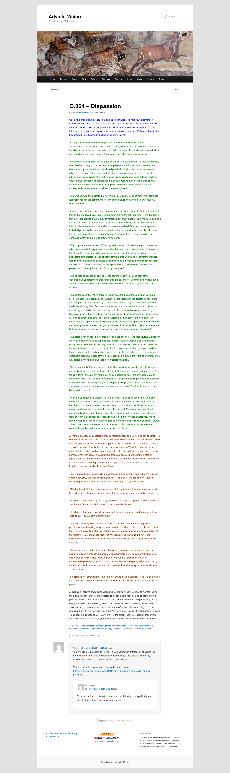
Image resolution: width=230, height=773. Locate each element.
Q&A (84, 79)
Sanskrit (118, 79)
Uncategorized (104, 625)
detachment (133, 625)
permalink (146, 628)
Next (178, 89)
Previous (54, 89)
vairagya (109, 628)
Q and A (93, 625)
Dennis (102, 112)
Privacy (150, 79)
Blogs (74, 79)
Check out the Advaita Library (63, 733)
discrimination (146, 625)
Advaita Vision (65, 16)
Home (52, 79)
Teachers (106, 79)
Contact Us (54, 736)
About (139, 79)
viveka (117, 628)
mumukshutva (98, 628)
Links (129, 79)
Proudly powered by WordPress (115, 762)
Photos (162, 79)
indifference (85, 628)
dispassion (74, 628)
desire (125, 625)
